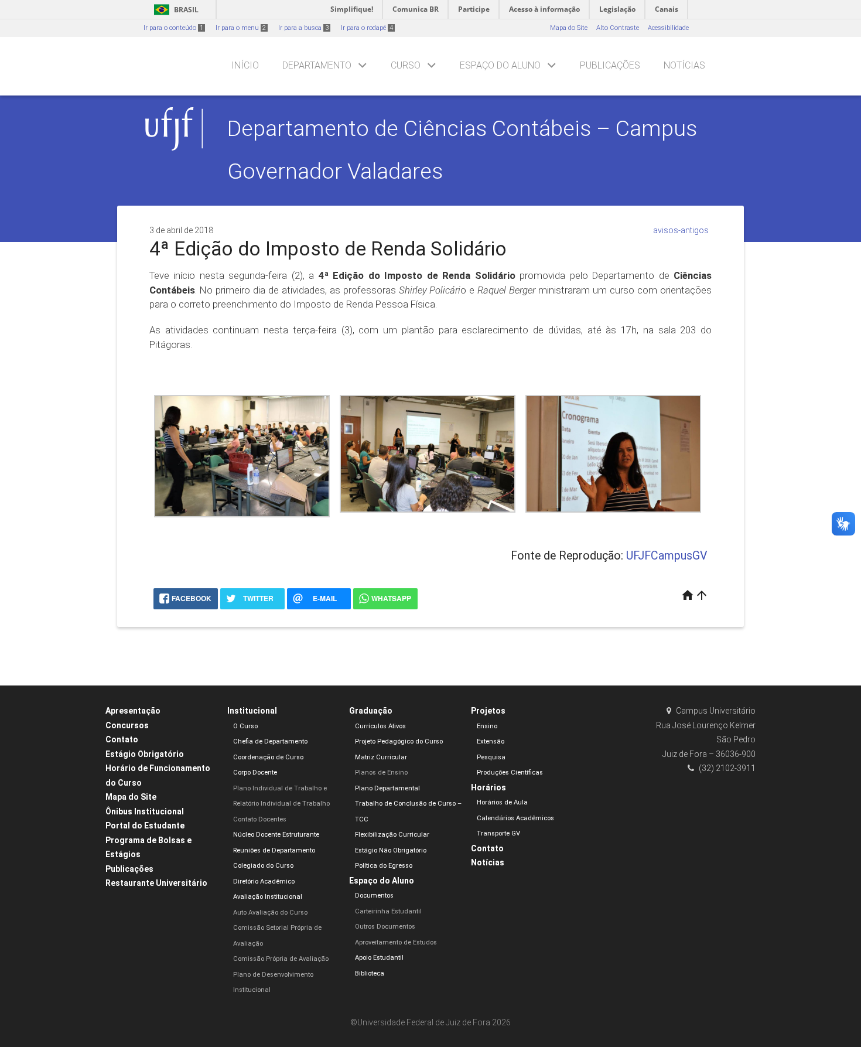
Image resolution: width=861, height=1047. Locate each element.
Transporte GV (498, 833)
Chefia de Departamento (270, 741)
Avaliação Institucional (267, 897)
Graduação (370, 710)
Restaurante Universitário (156, 883)
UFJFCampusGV (666, 555)
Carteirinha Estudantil (388, 911)
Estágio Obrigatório (144, 754)
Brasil (174, 10)
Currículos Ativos (380, 726)
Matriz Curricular (381, 757)
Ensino (487, 726)
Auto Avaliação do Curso (270, 912)
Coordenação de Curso (268, 757)
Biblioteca (369, 973)
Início (245, 65)
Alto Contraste (617, 28)
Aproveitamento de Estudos (396, 942)
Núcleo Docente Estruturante (276, 834)
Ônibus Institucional (144, 811)
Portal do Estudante (144, 825)
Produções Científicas (510, 772)
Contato (121, 739)
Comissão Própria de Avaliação (281, 959)
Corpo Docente (255, 772)
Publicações (610, 65)
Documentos (374, 895)
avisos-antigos (681, 230)
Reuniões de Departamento (274, 850)
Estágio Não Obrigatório (390, 850)
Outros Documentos (385, 926)
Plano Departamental (387, 788)
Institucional (252, 710)
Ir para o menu (241, 28)
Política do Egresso (383, 865)
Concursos (127, 725)
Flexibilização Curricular (392, 834)
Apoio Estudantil (379, 957)
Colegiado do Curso (263, 865)
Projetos (488, 710)
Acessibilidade (668, 28)
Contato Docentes (259, 819)
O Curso (245, 726)
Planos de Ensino (381, 772)
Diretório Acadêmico (264, 881)
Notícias (684, 65)
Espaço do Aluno (500, 65)
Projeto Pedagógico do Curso (399, 741)
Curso (406, 65)
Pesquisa (491, 757)
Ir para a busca (303, 28)
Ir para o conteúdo (173, 28)
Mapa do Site (568, 28)
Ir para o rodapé (367, 28)
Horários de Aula (502, 802)
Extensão (490, 741)
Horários (488, 787)
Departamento (316, 65)
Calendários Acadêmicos (515, 818)
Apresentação (132, 710)
